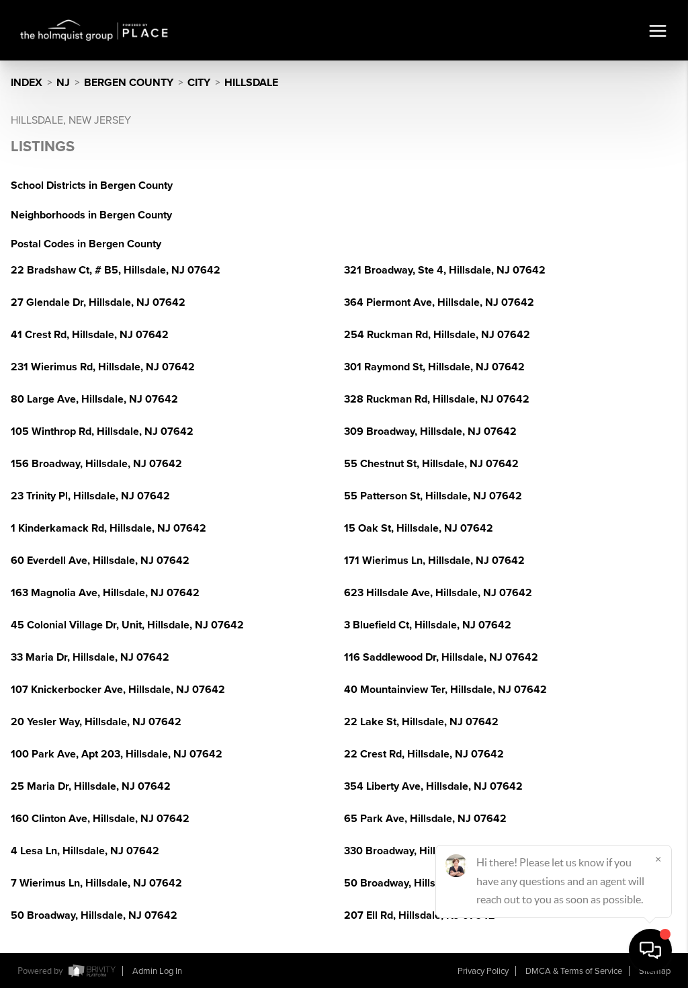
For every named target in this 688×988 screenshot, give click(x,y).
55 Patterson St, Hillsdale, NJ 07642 (433, 496)
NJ (63, 82)
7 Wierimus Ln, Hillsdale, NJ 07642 (96, 883)
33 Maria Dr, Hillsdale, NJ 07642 (90, 657)
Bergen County (128, 82)
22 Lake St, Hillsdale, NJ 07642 (421, 721)
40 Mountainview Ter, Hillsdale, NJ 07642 (445, 689)
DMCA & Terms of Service (573, 971)
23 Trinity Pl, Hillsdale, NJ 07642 (90, 496)
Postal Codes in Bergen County (86, 244)
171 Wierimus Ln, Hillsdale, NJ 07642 (434, 560)
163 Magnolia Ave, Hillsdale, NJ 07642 (105, 592)
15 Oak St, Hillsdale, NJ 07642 (418, 528)
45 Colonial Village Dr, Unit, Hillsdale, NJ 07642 (127, 625)
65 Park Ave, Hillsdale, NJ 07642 (425, 818)
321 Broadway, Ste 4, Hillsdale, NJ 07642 (445, 270)
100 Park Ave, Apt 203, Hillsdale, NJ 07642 (116, 754)
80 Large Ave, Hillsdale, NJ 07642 (94, 399)
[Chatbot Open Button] (650, 950)
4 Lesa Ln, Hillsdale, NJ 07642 (85, 851)
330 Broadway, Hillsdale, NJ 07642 (430, 851)
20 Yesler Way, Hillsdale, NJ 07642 (96, 721)
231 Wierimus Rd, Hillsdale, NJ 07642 (103, 367)
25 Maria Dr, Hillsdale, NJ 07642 (91, 786)
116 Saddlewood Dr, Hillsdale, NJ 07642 (441, 657)
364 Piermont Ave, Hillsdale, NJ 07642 (439, 302)
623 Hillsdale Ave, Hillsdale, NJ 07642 (438, 592)
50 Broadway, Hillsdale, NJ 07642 (427, 883)
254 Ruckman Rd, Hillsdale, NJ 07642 (437, 334)
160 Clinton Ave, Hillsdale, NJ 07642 (100, 818)
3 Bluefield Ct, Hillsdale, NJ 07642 (427, 625)
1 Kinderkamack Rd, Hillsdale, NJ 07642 (108, 528)
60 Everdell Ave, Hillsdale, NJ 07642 (100, 560)
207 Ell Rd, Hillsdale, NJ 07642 (419, 915)
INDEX (26, 82)
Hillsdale (251, 82)
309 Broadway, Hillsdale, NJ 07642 (430, 431)
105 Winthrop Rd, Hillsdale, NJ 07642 (102, 431)
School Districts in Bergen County (92, 185)
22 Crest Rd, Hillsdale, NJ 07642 (424, 754)
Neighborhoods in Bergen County (91, 215)
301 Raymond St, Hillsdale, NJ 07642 (434, 367)
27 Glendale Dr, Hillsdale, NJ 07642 (98, 302)
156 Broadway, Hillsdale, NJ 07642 (96, 463)
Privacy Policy (483, 971)
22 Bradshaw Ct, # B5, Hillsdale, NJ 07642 (115, 270)
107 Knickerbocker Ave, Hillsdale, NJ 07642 (118, 689)
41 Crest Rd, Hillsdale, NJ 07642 (90, 334)
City (198, 82)
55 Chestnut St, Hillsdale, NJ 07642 (431, 463)
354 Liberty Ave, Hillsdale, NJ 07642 (433, 786)
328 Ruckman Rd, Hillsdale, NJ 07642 (436, 399)
